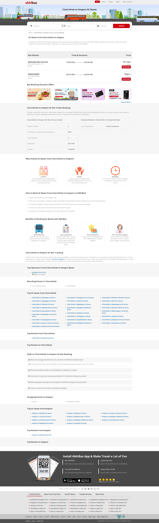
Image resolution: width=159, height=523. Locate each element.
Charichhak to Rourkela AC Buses (43, 304)
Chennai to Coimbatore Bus (118, 502)
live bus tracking (57, 259)
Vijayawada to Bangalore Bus (99, 499)
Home (30, 33)
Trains (103, 2)
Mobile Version (55, 516)
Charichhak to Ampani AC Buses (112, 316)
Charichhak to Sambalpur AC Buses (43, 297)
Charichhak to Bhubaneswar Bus (43, 338)
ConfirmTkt (39, 521)
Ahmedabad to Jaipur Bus (38, 508)
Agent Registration (102, 516)
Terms (79, 516)
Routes (35, 516)
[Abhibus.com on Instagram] (91, 489)
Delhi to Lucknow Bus (56, 511)
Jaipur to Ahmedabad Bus (38, 511)
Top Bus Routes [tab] (34, 494)
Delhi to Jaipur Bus (115, 511)
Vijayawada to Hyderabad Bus (119, 499)
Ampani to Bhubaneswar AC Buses (78, 416)
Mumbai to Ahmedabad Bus (78, 505)
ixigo (33, 521)
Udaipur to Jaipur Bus (96, 508)
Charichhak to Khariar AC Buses (77, 301)
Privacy (85, 516)
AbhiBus (28, 521)
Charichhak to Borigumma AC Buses (114, 323)
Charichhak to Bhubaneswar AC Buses (44, 308)
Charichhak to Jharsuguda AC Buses (44, 311)
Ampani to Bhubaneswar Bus (41, 435)
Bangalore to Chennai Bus (58, 502)
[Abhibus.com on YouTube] (88, 489)
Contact (46, 516)
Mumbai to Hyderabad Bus (58, 505)
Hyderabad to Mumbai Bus (78, 499)
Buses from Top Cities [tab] (52, 494)
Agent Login (92, 516)
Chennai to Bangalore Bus (78, 502)
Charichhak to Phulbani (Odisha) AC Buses (116, 297)
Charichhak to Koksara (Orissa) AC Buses (45, 326)
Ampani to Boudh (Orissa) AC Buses (44, 420)
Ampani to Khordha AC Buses (42, 413)
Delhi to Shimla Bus (96, 511)
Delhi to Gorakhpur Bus (77, 511)
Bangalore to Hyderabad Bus (39, 502)
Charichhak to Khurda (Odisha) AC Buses (115, 308)
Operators (29, 516)
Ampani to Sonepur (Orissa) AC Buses (114, 413)
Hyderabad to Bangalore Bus (39, 499)
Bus (97, 2)
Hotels (110, 2)
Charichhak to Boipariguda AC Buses (44, 320)
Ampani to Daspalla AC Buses (77, 423)
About (41, 516)
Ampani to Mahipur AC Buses (76, 413)
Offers (118, 2)
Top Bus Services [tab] (85, 494)
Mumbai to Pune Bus (36, 505)
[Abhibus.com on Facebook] (82, 489)
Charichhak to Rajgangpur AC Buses (44, 301)
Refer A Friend (127, 2)
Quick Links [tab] (100, 494)
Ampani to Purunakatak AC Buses (113, 420)
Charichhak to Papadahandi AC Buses (79, 320)
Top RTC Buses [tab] (70, 494)
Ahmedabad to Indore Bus (78, 508)
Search (121, 26)
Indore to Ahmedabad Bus (118, 505)
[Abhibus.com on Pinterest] (98, 489)
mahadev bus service (39, 272)
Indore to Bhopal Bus (96, 505)
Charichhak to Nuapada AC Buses (78, 313)
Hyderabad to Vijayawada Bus (59, 499)
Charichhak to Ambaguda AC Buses (79, 316)
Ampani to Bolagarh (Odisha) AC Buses (80, 420)
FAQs (74, 516)
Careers (63, 516)
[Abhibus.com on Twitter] (85, 489)
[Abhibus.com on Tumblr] (94, 489)
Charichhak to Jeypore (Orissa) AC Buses (45, 323)
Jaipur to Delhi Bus (115, 508)
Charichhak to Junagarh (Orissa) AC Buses (116, 320)
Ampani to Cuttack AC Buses (41, 416)
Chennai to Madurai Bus (97, 502)
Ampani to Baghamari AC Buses (42, 423)
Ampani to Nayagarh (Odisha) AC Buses (115, 416)
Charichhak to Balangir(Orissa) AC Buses (80, 297)
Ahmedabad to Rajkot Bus (58, 508)
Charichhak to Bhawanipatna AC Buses (115, 304)
